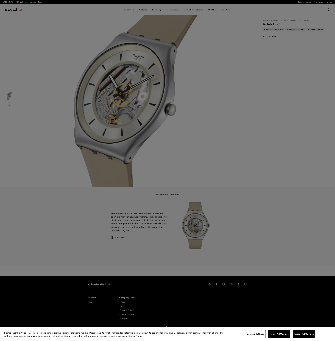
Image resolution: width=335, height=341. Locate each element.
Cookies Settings (255, 334)
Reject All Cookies (279, 334)
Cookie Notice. (135, 336)
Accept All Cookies (304, 334)
